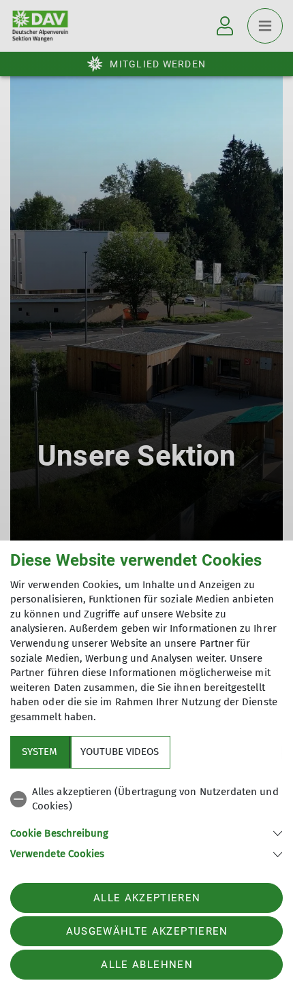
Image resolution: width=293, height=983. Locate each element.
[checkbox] (146, 799)
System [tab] (39, 751)
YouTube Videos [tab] (119, 751)
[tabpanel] (146, 820)
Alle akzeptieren (146, 898)
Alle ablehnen (146, 964)
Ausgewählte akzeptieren (147, 931)
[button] (146, 832)
